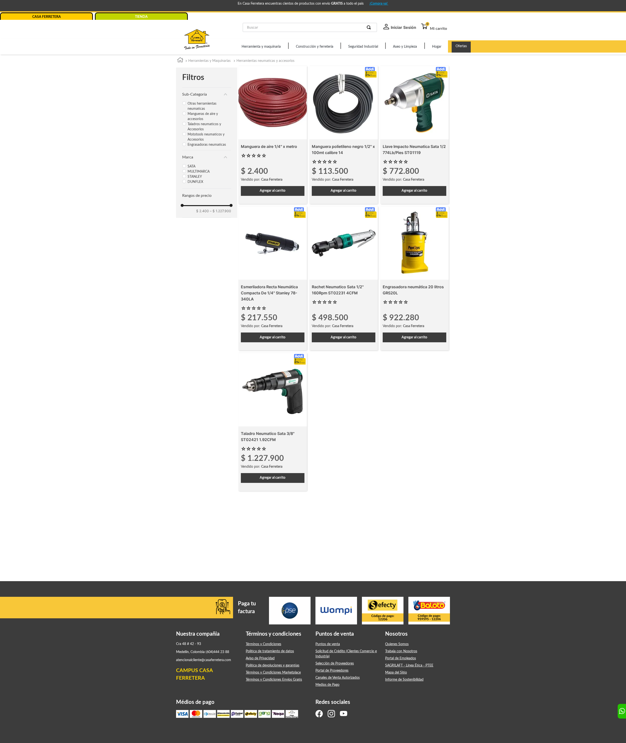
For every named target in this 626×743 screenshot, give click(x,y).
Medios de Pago (327, 685)
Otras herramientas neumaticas (202, 106)
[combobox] (310, 27)
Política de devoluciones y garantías (272, 665)
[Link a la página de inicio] (180, 61)
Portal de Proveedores (331, 670)
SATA (191, 166)
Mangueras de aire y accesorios (203, 116)
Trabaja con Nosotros (401, 651)
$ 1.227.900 (220, 211)
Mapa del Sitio (396, 672)
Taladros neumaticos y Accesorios (204, 126)
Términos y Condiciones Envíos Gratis (274, 679)
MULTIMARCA (199, 171)
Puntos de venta (327, 644)
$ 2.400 (202, 211)
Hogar (436, 46)
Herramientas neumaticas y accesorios (265, 61)
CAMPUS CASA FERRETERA (194, 674)
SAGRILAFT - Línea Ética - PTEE (409, 665)
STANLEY (195, 176)
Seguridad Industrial (363, 46)
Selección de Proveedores (334, 663)
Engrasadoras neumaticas (207, 144)
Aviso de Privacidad (260, 658)
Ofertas (461, 46)
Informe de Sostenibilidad (404, 679)
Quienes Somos (397, 644)
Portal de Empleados (400, 658)
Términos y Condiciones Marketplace (273, 672)
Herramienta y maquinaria (261, 46)
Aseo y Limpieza (405, 46)
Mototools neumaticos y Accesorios (206, 137)
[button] (206, 94)
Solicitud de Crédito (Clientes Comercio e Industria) (346, 654)
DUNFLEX (195, 182)
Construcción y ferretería (314, 46)
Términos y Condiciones (263, 644)
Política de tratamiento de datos (270, 651)
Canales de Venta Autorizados (337, 677)
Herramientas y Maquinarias (209, 61)
